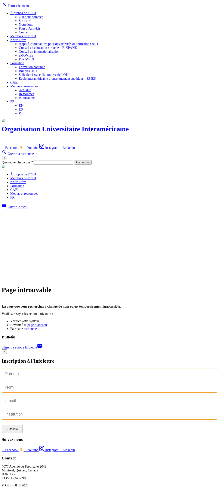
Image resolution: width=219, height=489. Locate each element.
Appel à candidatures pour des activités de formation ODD (58, 44)
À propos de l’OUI (23, 13)
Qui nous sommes (31, 17)
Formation (17, 63)
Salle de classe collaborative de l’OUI (44, 74)
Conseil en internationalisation (39, 51)
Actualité (25, 90)
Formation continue (32, 67)
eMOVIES (26, 55)
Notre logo (26, 24)
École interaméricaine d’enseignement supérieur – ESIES (57, 78)
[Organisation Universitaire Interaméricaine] (3, 167)
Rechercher (83, 162)
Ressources (26, 94)
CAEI (14, 82)
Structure (25, 20)
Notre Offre (18, 40)
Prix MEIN (26, 59)
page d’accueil (37, 325)
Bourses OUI (28, 71)
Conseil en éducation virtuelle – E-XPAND (48, 47)
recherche (30, 328)
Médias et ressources (24, 86)
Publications (27, 98)
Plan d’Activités (29, 28)
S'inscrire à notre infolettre (22, 347)
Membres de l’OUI (23, 36)
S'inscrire (12, 429)
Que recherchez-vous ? (17, 162)
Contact (24, 32)
